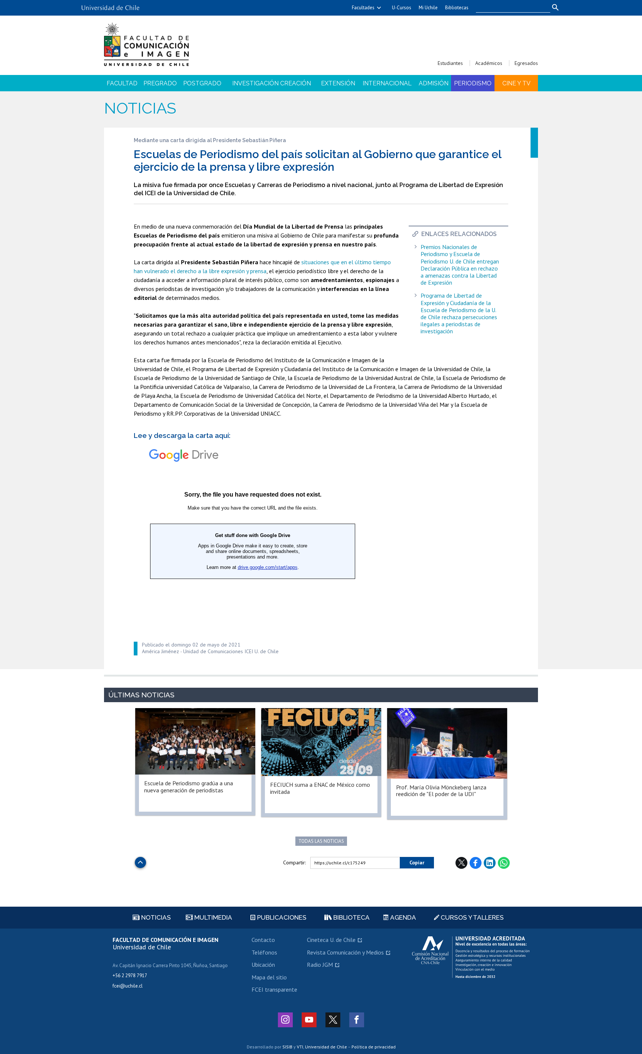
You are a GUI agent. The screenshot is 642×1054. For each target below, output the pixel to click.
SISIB (287, 1047)
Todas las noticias (321, 841)
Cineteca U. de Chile (331, 939)
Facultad (122, 83)
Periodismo (473, 83)
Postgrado (202, 83)
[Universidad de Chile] (110, 5)
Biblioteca (351, 917)
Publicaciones (281, 917)
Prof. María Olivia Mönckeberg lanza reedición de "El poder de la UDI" (441, 790)
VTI (300, 1047)
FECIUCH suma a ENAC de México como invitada (320, 788)
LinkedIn (490, 863)
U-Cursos (401, 7)
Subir (140, 860)
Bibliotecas (456, 7)
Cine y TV (516, 83)
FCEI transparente (274, 989)
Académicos (488, 63)
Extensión (338, 83)
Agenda (402, 917)
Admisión (433, 83)
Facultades (363, 7)
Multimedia (212, 917)
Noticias (140, 108)
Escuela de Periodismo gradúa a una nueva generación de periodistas (188, 786)
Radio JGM (320, 964)
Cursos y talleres (471, 917)
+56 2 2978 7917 (130, 975)
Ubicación (263, 964)
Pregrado (160, 83)
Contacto (263, 939)
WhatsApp (504, 863)
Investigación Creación (271, 83)
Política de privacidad (373, 1047)
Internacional (387, 83)
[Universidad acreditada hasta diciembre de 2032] (470, 957)
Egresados (526, 63)
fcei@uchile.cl (128, 986)
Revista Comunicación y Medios (345, 952)
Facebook (476, 863)
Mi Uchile (428, 7)
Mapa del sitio (269, 977)
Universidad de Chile (326, 1047)
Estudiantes (450, 63)
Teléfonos (264, 952)
